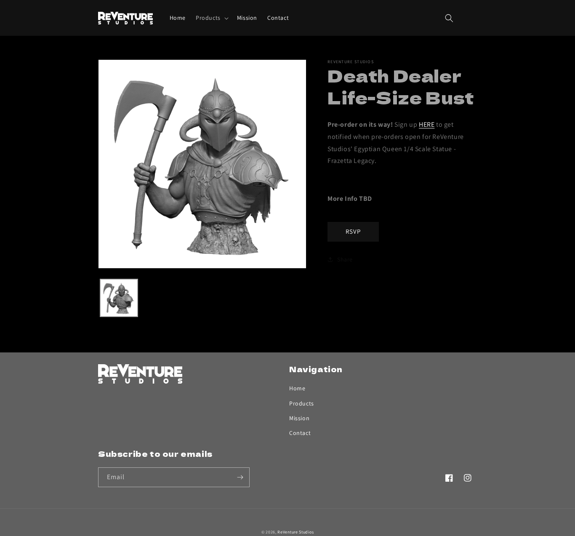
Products (301, 403)
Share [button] (345, 259)
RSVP (353, 231)
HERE (426, 124)
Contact (300, 433)
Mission (299, 418)
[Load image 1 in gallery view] (119, 298)
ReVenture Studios (295, 532)
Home (297, 388)
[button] (211, 18)
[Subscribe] (240, 477)
